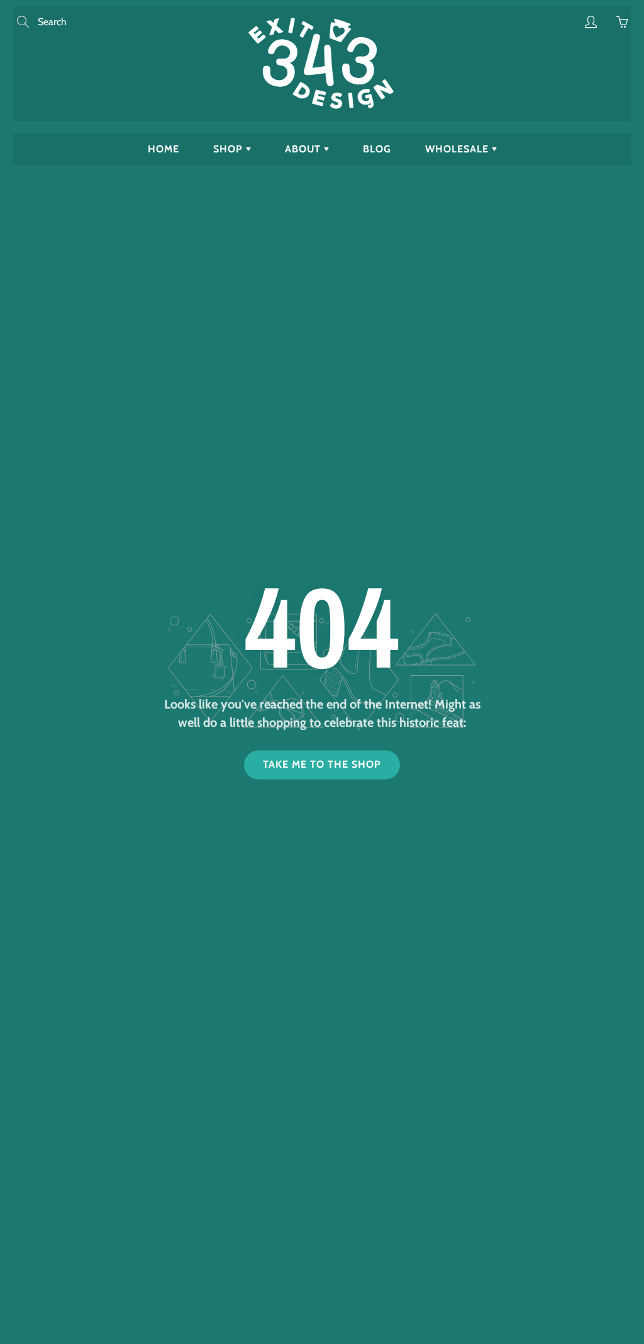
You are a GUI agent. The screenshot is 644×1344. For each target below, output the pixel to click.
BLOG (377, 149)
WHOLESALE (458, 149)
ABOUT (304, 149)
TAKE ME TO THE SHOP (322, 765)
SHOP (229, 149)
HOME (163, 149)
